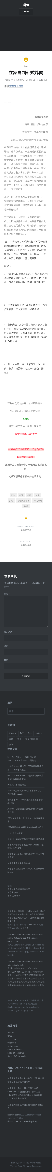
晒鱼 (26, 5)
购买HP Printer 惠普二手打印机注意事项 (26, 839)
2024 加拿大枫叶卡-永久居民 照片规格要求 (26, 820)
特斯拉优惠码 (31, 981)
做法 (21, 495)
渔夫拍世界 (13, 889)
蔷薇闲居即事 (23, 500)
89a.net (11, 1036)
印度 (14, 896)
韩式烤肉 (38, 500)
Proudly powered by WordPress (25, 1162)
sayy (15, 1118)
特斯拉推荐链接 (25, 978)
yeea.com (12, 1042)
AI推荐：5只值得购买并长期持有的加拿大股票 (25, 810)
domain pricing (31, 1121)
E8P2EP (33, 924)
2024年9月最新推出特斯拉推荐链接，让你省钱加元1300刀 (26, 792)
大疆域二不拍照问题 (17, 784)
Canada (12, 733)
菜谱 (11, 500)
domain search (14, 1121)
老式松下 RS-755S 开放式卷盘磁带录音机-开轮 (25, 801)
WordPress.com (34, 1166)
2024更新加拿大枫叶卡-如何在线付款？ (25, 827)
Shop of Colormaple (17, 1056)
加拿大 (39, 733)
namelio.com (13, 1114)
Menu (27, 12)
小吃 (29, 495)
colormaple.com (15, 1049)
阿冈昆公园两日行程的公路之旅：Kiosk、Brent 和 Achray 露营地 (23, 758)
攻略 (11, 738)
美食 (26, 66)
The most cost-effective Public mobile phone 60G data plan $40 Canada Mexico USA (25, 938)
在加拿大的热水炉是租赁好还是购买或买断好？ (26, 871)
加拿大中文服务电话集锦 (19, 863)
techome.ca (13, 1046)
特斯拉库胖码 (35, 975)
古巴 (18, 896)
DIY (13, 495)
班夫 (16, 892)
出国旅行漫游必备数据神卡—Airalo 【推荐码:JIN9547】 (25, 846)
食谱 (26, 506)
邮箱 (6, 646)
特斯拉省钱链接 (23, 985)
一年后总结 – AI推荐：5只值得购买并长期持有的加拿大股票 (25, 768)
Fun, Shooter (21, 80)
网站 (6, 660)
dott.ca (11, 1032)
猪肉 (38, 495)
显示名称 (8, 632)
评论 (7, 594)
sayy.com (12, 1039)
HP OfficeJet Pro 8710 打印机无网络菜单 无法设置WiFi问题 (25, 777)
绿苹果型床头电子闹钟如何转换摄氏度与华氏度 (26, 855)
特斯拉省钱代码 (17, 981)
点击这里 (24, 928)
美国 (10, 896)
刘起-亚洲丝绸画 (15, 833)
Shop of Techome (16, 1053)
